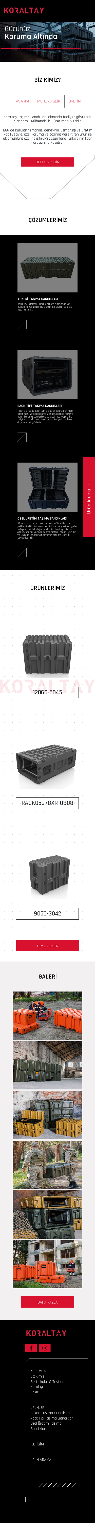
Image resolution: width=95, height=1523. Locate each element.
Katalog (36, 1386)
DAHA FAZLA (47, 1302)
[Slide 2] (51, 48)
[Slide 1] (30, 48)
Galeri (34, 1392)
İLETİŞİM (37, 1444)
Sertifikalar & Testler (47, 1381)
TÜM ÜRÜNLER (47, 946)
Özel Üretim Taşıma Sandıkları (46, 1426)
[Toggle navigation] (85, 11)
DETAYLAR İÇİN (47, 162)
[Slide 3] (71, 48)
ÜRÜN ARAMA (40, 1459)
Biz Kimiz (37, 1376)
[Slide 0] (10, 48)
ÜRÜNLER (37, 1407)
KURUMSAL (39, 1371)
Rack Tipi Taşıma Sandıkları (51, 1418)
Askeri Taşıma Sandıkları (50, 1413)
